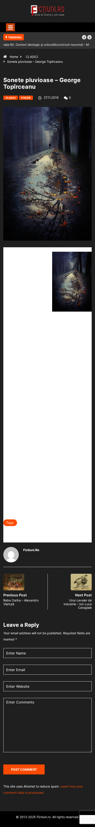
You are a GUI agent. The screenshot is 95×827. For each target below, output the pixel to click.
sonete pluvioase (20, 532)
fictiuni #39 (31, 522)
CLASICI (32, 57)
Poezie (26, 97)
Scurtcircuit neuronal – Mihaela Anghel (30, 44)
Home (14, 57)
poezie (52, 522)
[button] (84, 37)
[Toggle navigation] (10, 27)
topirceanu (48, 532)
